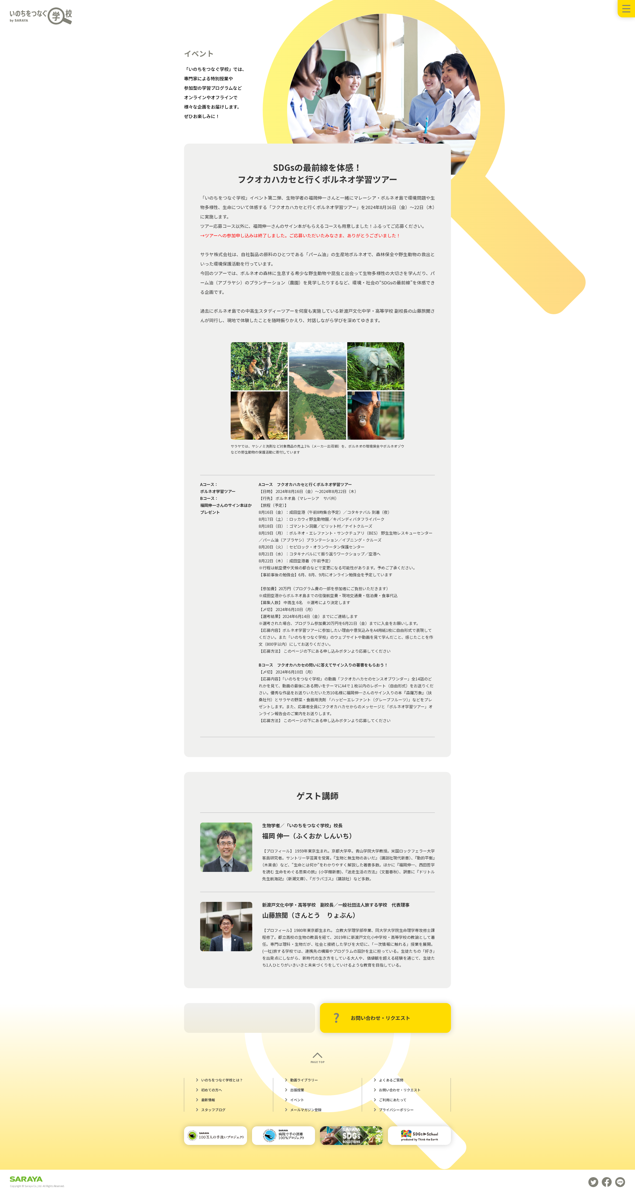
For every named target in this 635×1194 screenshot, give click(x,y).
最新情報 (208, 1099)
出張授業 (297, 1089)
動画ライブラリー (304, 1079)
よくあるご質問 (391, 1079)
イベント (297, 1099)
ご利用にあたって (393, 1099)
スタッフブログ (213, 1109)
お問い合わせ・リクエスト (380, 1017)
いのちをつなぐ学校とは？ (222, 1079)
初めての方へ (211, 1089)
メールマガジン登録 (305, 1109)
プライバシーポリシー (396, 1109)
